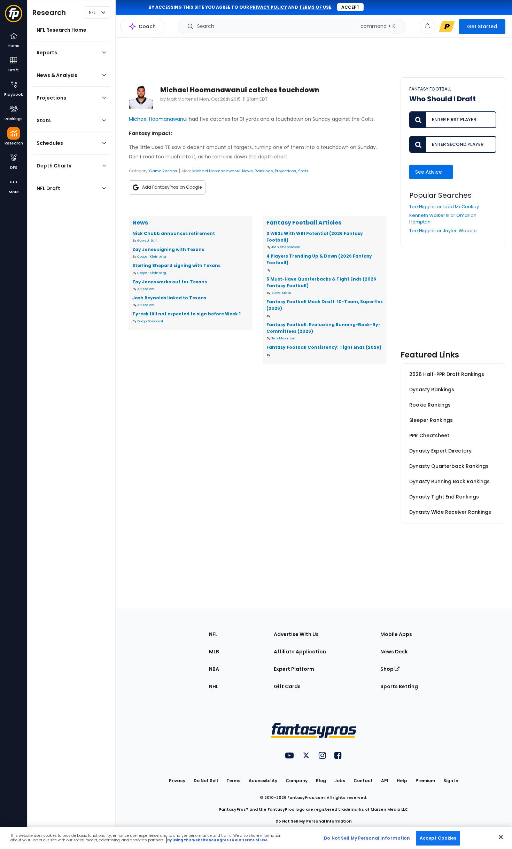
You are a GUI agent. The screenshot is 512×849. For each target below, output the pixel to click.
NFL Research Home (61, 29)
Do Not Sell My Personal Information (314, 821)
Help (402, 781)
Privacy (177, 781)
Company (297, 781)
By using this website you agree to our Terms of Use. (218, 840)
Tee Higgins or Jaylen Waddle (443, 230)
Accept (350, 7)
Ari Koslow (145, 288)
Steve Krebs (281, 292)
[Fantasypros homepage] (13, 17)
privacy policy (268, 7)
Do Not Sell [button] (206, 781)
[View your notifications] (427, 26)
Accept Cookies (438, 838)
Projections (285, 171)
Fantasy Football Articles (303, 223)
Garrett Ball (147, 240)
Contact (363, 781)
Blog (321, 781)
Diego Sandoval (150, 321)
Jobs (339, 781)
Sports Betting (399, 686)
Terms (233, 781)
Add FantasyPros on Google (172, 187)
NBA (214, 669)
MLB (214, 651)
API (384, 781)
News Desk (394, 651)
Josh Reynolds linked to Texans (169, 298)
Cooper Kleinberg (151, 256)
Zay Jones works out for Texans (169, 282)
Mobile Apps (396, 634)
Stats (303, 171)
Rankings (264, 171)
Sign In (450, 781)
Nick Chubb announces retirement (173, 233)
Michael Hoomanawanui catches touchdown (239, 90)
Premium (425, 781)
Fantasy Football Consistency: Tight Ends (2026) (323, 347)
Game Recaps (163, 171)
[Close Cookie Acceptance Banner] (501, 836)
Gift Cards (287, 686)
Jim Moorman (283, 338)
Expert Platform (294, 669)
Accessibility (263, 781)
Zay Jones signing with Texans (168, 249)
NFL (213, 634)
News (247, 171)
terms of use (315, 7)
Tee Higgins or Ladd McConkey (444, 206)
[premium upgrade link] (447, 26)
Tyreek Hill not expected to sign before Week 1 (186, 314)
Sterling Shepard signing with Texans (176, 265)
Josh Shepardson (285, 247)
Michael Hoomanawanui (158, 119)
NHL (213, 686)
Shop (387, 669)
